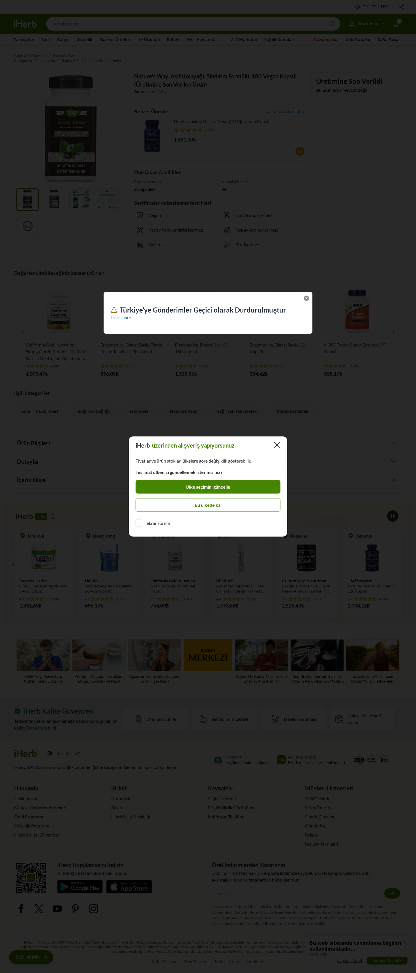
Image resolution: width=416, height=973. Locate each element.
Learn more (121, 317)
